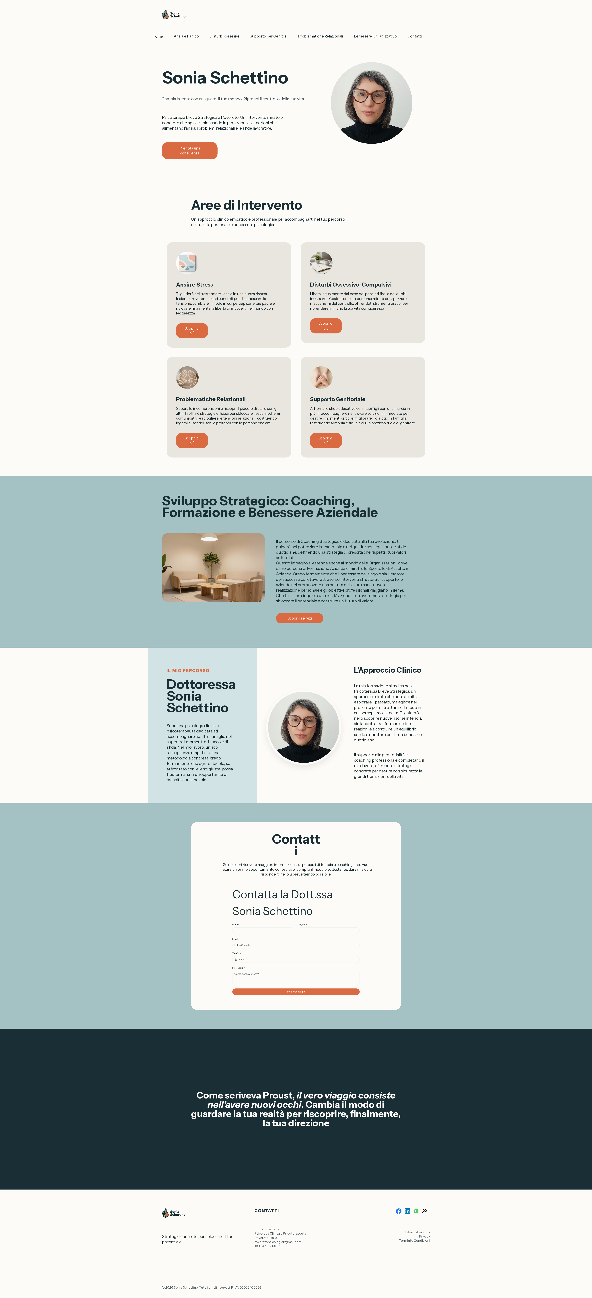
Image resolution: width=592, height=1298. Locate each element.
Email (235, 939)
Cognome (304, 924)
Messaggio (238, 967)
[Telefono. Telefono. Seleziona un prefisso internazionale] (237, 959)
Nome (236, 924)
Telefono (237, 953)
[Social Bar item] (398, 1211)
